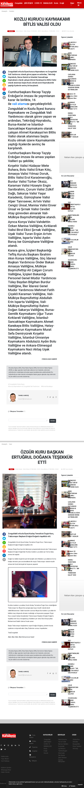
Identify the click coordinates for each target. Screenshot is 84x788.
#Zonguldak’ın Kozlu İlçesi (16, 384)
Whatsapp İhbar (6, 770)
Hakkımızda (4, 756)
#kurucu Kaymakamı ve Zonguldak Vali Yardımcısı (23, 386)
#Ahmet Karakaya (47, 386)
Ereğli (62, 3)
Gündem (11, 11)
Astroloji (75, 748)
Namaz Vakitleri (63, 744)
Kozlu (56, 3)
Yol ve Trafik (62, 742)
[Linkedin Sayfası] (16, 745)
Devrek (46, 753)
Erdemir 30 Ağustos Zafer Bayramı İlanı (72, 96)
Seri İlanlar (61, 755)
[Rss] (20, 745)
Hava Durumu (62, 739)
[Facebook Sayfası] (2, 745)
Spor (10, 444)
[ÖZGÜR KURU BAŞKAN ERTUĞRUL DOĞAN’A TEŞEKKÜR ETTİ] (29, 501)
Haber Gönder (5, 772)
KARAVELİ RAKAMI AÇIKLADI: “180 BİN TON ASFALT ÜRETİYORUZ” (73, 230)
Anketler (75, 742)
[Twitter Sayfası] (5, 745)
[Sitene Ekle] (6, 749)
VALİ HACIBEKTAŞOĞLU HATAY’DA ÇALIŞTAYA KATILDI (74, 207)
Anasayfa (4, 11)
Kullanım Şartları (6, 767)
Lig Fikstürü (61, 748)
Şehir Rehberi (62, 757)
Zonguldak (18, 3)
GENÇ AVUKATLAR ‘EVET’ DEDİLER (73, 135)
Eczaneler (61, 746)
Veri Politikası (5, 761)
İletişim (34, 761)
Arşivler (34, 751)
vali (14, 104)
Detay (65, 786)
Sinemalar (61, 753)
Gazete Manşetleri (61, 760)
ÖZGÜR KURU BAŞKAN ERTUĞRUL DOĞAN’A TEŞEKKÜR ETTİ (73, 264)
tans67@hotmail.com (25, 399)
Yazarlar (34, 747)
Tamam (72, 786)
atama (22, 104)
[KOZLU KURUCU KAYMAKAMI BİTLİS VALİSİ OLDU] (29, 51)
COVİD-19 (38, 3)
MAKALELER (47, 3)
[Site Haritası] (2, 749)
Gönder (52, 420)
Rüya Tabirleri (77, 746)
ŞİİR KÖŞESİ (28, 3)
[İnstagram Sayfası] (9, 745)
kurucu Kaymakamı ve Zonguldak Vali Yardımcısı (31, 113)
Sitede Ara (76, 739)
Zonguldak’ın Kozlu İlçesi (26, 109)
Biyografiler (76, 744)
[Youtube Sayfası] (12, 745)
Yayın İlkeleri (5, 759)
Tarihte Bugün (62, 751)
